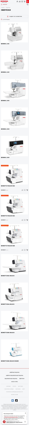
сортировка (6, 19)
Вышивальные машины (11, 378)
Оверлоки (21, 378)
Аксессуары (14, 381)
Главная (2, 7)
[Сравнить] (22, 190)
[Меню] (27, 1)
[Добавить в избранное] (25, 190)
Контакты (18, 389)
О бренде (8, 386)
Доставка (20, 386)
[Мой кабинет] (17, 1)
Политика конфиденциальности (14, 391)
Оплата (14, 386)
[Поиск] (28, 4)
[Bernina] (4, 2)
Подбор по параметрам (15, 16)
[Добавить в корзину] (27, 190)
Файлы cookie (14, 394)
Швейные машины (14, 372)
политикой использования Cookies (11, 417)
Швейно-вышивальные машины (14, 375)
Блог (23, 389)
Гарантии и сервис (9, 389)
